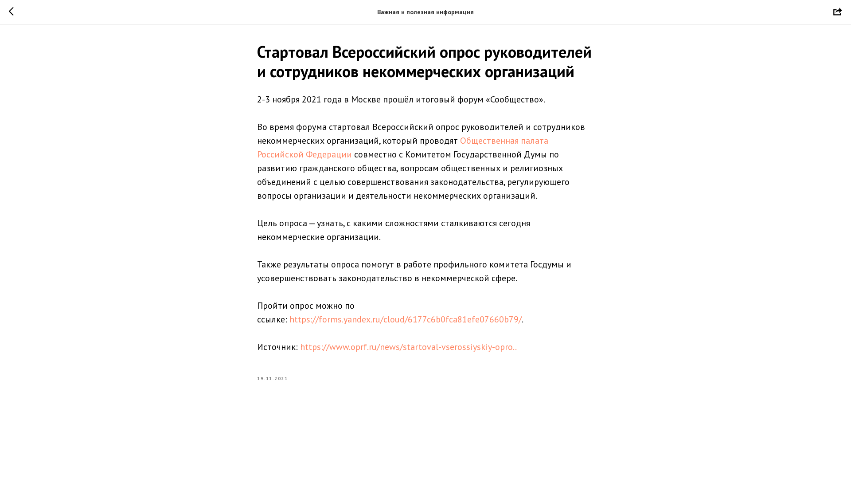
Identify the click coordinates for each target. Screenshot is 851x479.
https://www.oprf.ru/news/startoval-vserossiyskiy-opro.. (408, 347)
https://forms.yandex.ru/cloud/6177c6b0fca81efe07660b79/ (405, 319)
